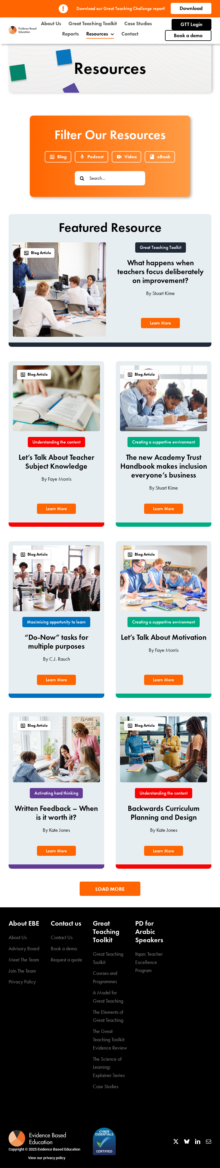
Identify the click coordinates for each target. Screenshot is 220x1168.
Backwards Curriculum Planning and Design (164, 813)
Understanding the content (56, 442)
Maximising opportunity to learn (56, 622)
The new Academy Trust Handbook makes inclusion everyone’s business (163, 466)
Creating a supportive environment (163, 442)
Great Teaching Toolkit (160, 247)
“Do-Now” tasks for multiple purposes (56, 642)
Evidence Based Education (59, 1149)
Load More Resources (110, 891)
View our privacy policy (46, 1158)
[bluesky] (186, 1141)
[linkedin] (197, 1141)
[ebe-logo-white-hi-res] (37, 1132)
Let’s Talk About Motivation (164, 637)
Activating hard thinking (56, 793)
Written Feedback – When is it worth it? (56, 813)
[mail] (208, 1141)
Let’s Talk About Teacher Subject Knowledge (56, 462)
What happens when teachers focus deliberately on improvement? (160, 271)
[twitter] (175, 1141)
